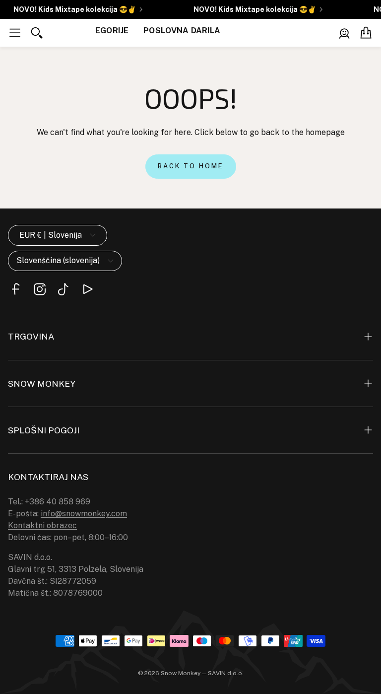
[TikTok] (63, 289)
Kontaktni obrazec (42, 525)
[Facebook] (16, 289)
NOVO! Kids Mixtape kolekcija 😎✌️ (72, 9)
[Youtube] (87, 289)
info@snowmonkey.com (84, 513)
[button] (15, 33)
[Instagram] (40, 289)
